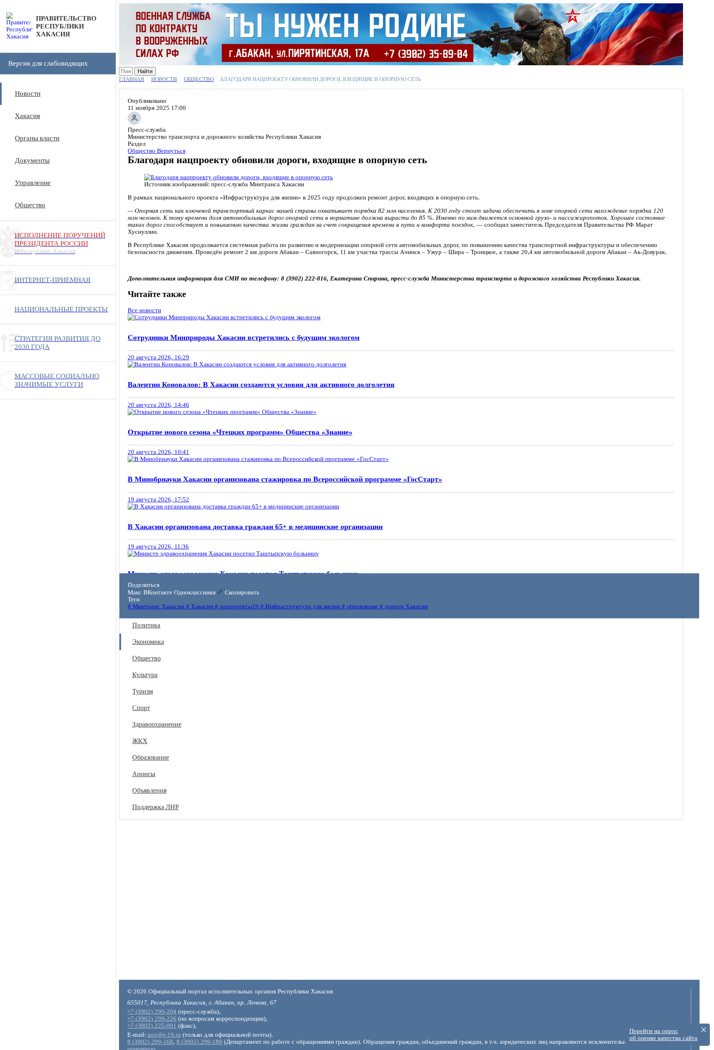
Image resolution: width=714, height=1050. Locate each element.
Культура (144, 674)
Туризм (142, 691)
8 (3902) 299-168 (150, 1041)
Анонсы (143, 773)
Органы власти (37, 138)
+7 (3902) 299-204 (151, 1011)
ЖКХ (140, 740)
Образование (150, 757)
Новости (27, 93)
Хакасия (27, 116)
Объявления (149, 790)
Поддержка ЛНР (155, 806)
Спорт (141, 707)
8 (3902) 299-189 (199, 1041)
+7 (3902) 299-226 (151, 1018)
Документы (32, 160)
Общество (30, 205)
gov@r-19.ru (164, 1034)
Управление (33, 183)
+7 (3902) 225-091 (151, 1025)
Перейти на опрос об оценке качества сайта (663, 1034)
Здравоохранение (156, 724)
